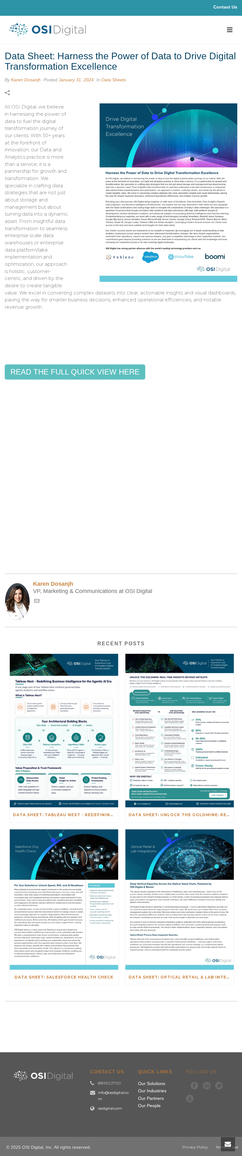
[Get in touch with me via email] (36, 602)
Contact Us (225, 6)
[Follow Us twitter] (219, 1085)
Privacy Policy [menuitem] (195, 1147)
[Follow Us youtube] (189, 1098)
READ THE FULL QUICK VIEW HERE (75, 372)
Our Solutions (151, 1083)
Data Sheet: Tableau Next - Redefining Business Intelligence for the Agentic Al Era (65, 814)
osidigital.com (110, 1108)
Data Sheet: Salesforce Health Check (63, 977)
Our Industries (152, 1090)
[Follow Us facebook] (194, 1085)
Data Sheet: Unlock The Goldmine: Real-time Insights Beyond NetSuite (181, 814)
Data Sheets (113, 79)
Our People (149, 1105)
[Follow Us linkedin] (206, 1085)
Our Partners (151, 1098)
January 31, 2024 (76, 79)
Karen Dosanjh (26, 79)
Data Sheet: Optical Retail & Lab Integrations (181, 977)
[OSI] (49, 36)
